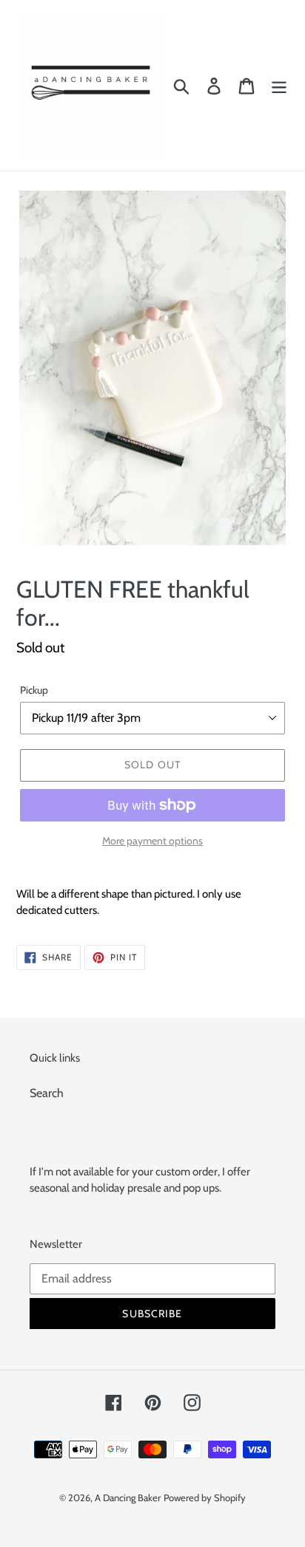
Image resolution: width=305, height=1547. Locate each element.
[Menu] (279, 85)
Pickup (34, 690)
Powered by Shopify (205, 1497)
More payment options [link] (152, 840)
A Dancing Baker (128, 1497)
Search (47, 1093)
